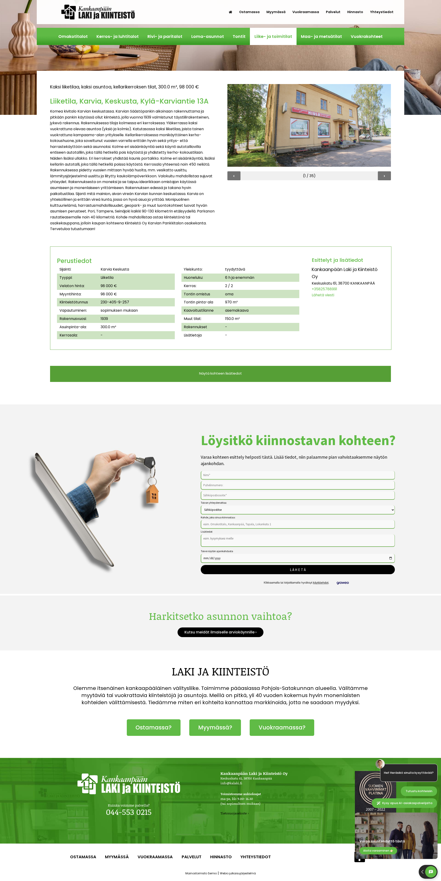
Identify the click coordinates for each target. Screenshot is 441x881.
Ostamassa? (154, 727)
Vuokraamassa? (282, 727)
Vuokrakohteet (367, 36)
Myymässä (276, 12)
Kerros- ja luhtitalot (117, 36)
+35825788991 (324, 289)
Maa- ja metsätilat (321, 36)
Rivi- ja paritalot (164, 36)
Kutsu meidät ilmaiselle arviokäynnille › (220, 632)
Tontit (239, 36)
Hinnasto (355, 12)
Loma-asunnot (207, 36)
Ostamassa (249, 12)
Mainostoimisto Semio (201, 873)
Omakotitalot (73, 36)
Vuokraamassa (305, 12)
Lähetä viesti (323, 295)
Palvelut (333, 12)
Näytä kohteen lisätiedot (220, 373)
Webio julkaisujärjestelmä (238, 873)
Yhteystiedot (381, 12)
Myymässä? (215, 727)
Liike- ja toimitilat (273, 36)
